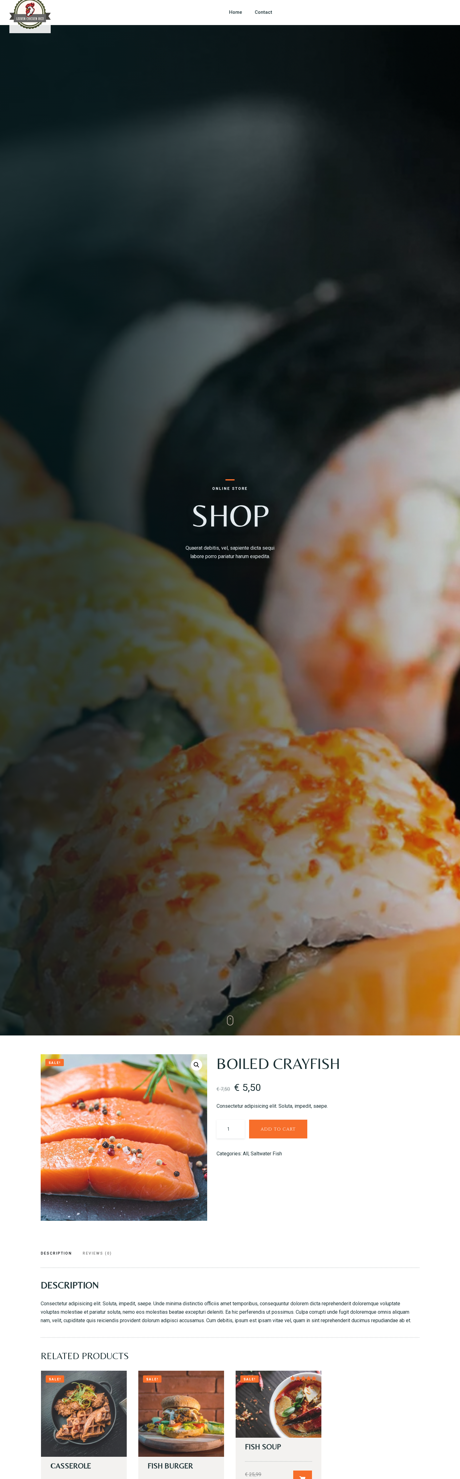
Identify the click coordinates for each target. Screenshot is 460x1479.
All (245, 1154)
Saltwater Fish (266, 1154)
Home (235, 12)
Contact (263, 12)
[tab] (59, 1254)
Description (56, 1253)
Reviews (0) (97, 1253)
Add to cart (278, 1129)
